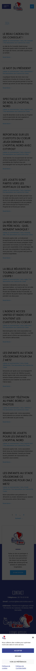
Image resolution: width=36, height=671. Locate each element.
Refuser (18, 656)
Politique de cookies (6, 667)
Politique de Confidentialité (21, 667)
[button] (33, 637)
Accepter (18, 651)
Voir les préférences (18, 662)
